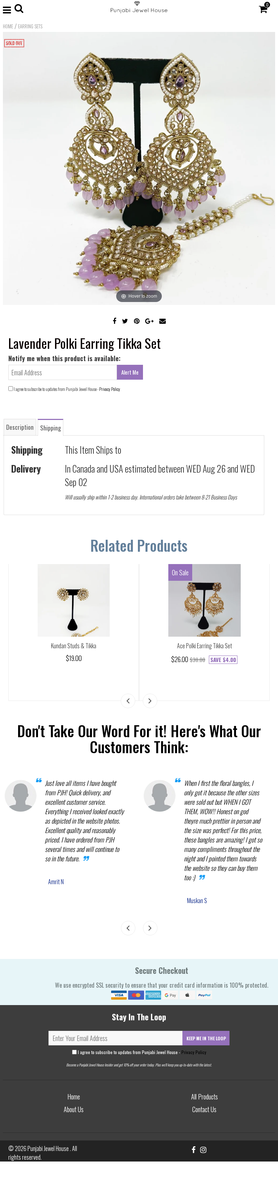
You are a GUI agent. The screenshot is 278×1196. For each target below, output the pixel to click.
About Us (74, 1109)
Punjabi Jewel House (49, 1148)
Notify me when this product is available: (64, 358)
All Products (204, 1096)
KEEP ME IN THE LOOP (206, 1038)
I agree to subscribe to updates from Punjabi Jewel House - (141, 1052)
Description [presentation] (20, 427)
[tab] (20, 427)
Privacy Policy (109, 389)
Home (8, 26)
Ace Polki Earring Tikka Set (204, 645)
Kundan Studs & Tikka (73, 645)
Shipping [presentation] (50, 427)
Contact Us (204, 1109)
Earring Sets (30, 26)
